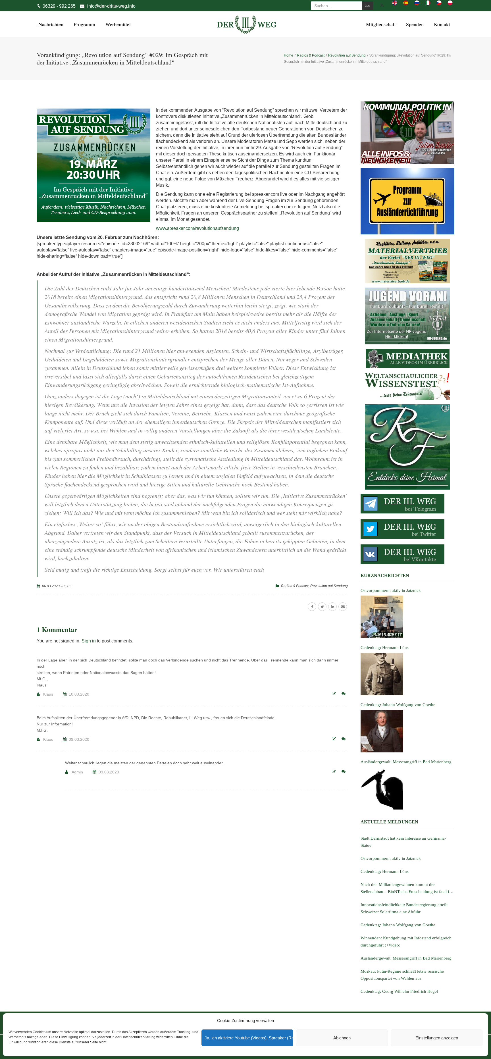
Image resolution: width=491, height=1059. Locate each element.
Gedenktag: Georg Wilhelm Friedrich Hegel (399, 991)
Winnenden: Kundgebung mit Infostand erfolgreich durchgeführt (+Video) (406, 941)
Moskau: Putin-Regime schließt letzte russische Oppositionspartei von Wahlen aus (402, 975)
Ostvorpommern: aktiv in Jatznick (391, 858)
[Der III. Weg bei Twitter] (407, 529)
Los (368, 5)
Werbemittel (117, 24)
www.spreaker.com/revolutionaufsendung (197, 228)
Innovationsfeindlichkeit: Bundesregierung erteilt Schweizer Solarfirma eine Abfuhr (404, 908)
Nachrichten (50, 24)
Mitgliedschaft (380, 24)
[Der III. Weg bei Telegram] (407, 503)
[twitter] (322, 606)
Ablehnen (342, 1037)
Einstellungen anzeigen (436, 1037)
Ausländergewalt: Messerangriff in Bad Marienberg (406, 958)
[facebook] (312, 606)
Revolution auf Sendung (329, 586)
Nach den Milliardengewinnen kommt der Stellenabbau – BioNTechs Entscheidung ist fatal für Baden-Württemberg (407, 888)
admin (77, 772)
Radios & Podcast (295, 586)
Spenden (414, 24)
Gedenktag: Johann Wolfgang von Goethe (398, 925)
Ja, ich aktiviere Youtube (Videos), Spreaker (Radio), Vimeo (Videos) (249, 1037)
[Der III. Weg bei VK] (407, 554)
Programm (83, 24)
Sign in (89, 640)
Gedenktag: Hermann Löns (385, 871)
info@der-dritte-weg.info (111, 6)
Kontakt (441, 24)
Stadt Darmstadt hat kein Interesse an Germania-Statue (403, 842)
